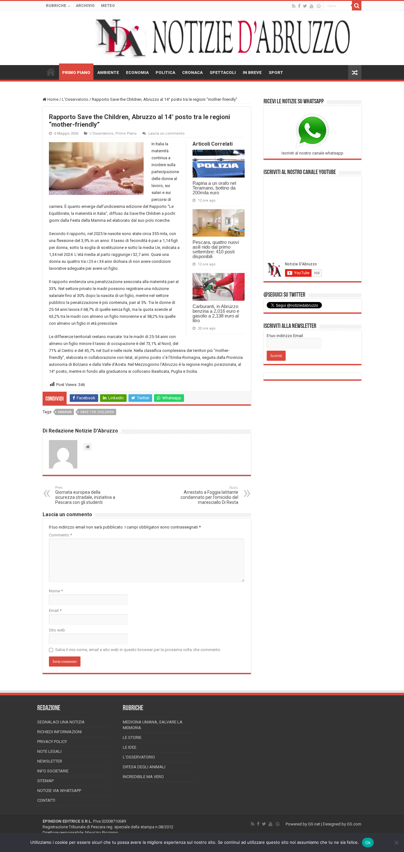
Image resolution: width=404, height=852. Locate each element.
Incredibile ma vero (143, 776)
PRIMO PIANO (76, 72)
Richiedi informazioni (59, 731)
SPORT (276, 72)
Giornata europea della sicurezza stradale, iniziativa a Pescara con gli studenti (85, 495)
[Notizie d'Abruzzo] (202, 38)
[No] (396, 842)
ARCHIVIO (85, 5)
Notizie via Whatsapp (59, 790)
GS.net (314, 824)
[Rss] (293, 6)
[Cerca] (356, 5)
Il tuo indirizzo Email (285, 335)
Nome (56, 591)
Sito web (57, 630)
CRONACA (192, 72)
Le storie (132, 737)
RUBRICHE (56, 5)
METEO (108, 5)
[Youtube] (311, 6)
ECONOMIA (137, 72)
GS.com (354, 824)
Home (52, 99)
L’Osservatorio (139, 757)
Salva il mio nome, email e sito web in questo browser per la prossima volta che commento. (138, 649)
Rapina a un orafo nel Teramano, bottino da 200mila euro (214, 187)
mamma (65, 412)
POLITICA (165, 72)
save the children (97, 412)
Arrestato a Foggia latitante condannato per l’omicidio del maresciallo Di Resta (209, 495)
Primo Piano (126, 133)
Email (55, 610)
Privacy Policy (52, 741)
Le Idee (129, 747)
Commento (60, 535)
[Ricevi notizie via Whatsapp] (318, 6)
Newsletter (49, 761)
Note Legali (49, 751)
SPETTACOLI (223, 72)
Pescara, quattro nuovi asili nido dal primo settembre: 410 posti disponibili (216, 249)
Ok (368, 842)
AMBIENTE (108, 72)
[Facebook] (299, 6)
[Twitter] (305, 6)
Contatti (46, 800)
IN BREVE (252, 72)
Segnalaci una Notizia (61, 722)
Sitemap (45, 780)
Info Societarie (52, 771)
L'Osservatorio (75, 99)
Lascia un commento (166, 133)
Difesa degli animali (144, 766)
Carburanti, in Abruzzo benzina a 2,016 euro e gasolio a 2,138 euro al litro (216, 313)
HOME (51, 71)
